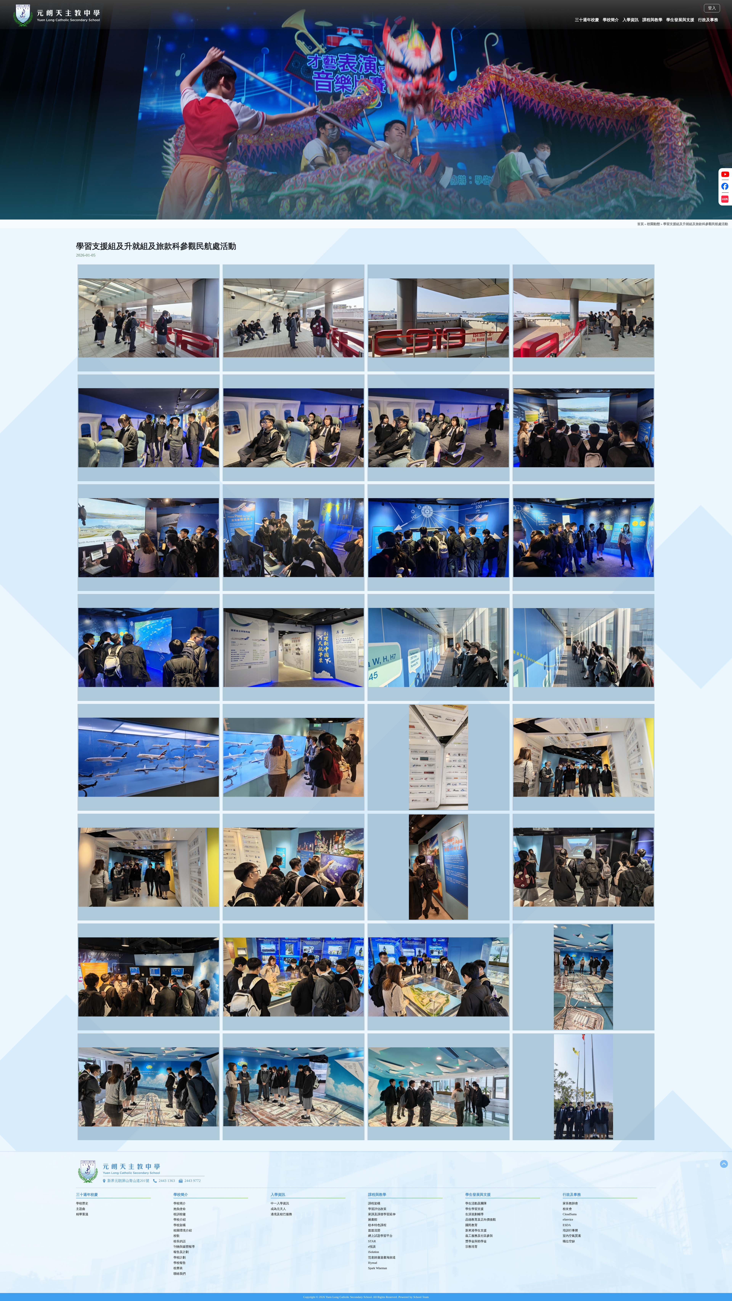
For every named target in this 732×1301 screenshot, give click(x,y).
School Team (421, 1297)
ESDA (567, 1225)
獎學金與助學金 (476, 1241)
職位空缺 (569, 1241)
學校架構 (179, 1225)
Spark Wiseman (377, 1268)
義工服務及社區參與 (479, 1235)
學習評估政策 (377, 1208)
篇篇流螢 (374, 1230)
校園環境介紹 (182, 1230)
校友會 (567, 1208)
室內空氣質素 (572, 1235)
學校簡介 (179, 1203)
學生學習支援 (474, 1208)
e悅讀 (372, 1246)
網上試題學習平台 (380, 1235)
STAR (372, 1241)
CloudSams (570, 1214)
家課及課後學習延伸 (382, 1214)
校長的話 (179, 1241)
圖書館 (372, 1219)
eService (568, 1219)
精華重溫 (82, 1214)
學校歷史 (82, 1203)
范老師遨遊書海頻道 (382, 1257)
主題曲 (80, 1208)
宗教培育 (471, 1246)
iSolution (373, 1252)
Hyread (372, 1262)
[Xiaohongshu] (725, 199)
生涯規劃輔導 (474, 1214)
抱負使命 (179, 1208)
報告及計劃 (181, 1252)
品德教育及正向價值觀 (480, 1219)
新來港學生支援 (476, 1230)
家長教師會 (570, 1203)
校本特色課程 (377, 1225)
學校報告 (179, 1262)
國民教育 (471, 1225)
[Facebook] (725, 186)
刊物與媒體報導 (184, 1246)
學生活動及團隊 (476, 1203)
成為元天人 (278, 1208)
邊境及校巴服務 (281, 1214)
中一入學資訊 (280, 1203)
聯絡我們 (179, 1273)
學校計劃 (179, 1257)
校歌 (176, 1235)
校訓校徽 (179, 1214)
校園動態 (653, 224)
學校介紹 (179, 1219)
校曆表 (178, 1268)
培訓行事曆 (570, 1230)
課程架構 (374, 1203)
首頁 (640, 224)
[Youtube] (725, 174)
